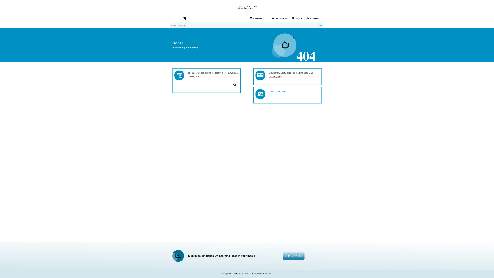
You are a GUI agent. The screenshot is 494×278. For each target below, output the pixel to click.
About (173, 26)
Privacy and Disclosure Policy (262, 274)
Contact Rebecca (277, 92)
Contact (181, 26)
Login (320, 25)
